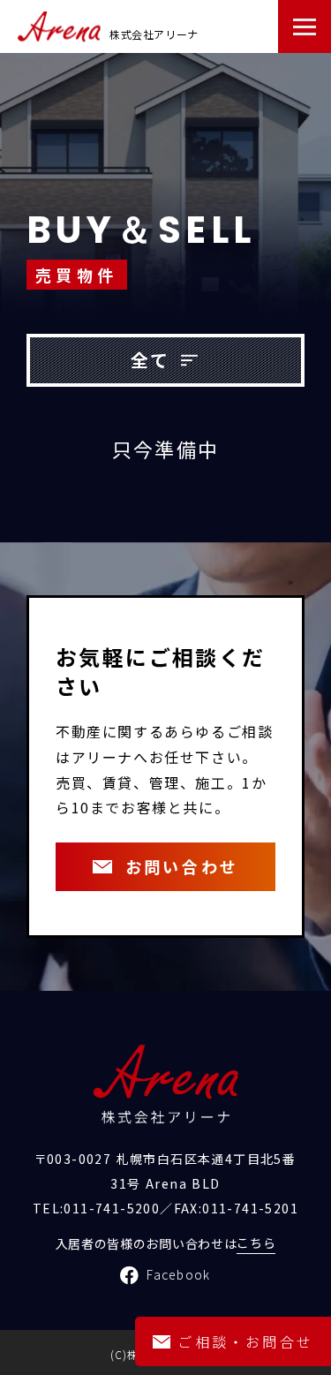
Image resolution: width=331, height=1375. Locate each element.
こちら (256, 1242)
